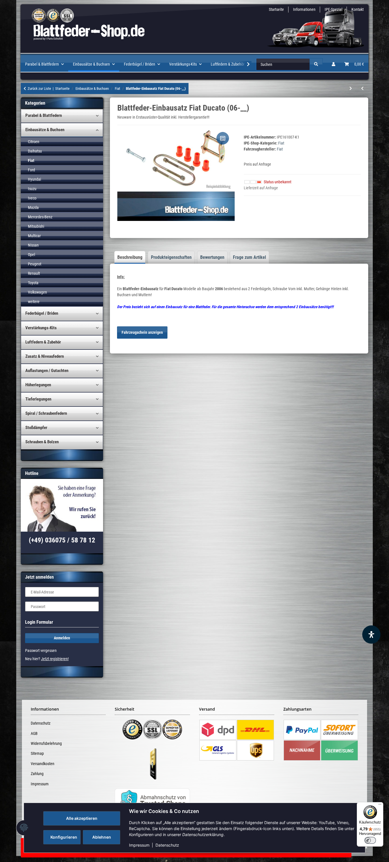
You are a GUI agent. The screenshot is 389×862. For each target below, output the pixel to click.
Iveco (32, 198)
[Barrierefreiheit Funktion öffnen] (371, 634)
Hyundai (34, 179)
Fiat (281, 143)
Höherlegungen (38, 384)
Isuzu (32, 188)
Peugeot (34, 264)
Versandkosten (42, 763)
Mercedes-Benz (40, 217)
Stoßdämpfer (36, 427)
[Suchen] (316, 64)
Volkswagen (37, 292)
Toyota (33, 282)
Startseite (276, 9)
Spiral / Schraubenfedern (46, 413)
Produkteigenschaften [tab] (171, 257)
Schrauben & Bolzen (42, 441)
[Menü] (379, 805)
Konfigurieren (63, 837)
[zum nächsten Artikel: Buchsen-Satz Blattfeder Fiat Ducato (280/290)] (351, 88)
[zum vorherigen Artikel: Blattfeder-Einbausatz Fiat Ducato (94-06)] (362, 88)
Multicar (34, 235)
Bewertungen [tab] (212, 257)
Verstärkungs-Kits (41, 327)
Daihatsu (35, 151)
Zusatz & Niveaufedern (44, 356)
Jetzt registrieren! (55, 658)
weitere (34, 301)
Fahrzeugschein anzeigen (142, 332)
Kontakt (357, 9)
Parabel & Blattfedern (43, 115)
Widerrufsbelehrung (46, 743)
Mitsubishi (36, 226)
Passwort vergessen (41, 650)
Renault (34, 273)
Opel (31, 254)
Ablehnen (101, 837)
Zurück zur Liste (39, 88)
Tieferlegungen (38, 399)
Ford (31, 170)
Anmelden (62, 638)
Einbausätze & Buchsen (44, 129)
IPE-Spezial (333, 9)
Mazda (33, 207)
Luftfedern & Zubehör (43, 342)
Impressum (139, 845)
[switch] (370, 840)
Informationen (304, 9)
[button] (333, 64)
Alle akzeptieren (81, 818)
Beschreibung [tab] (129, 257)
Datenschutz (167, 845)
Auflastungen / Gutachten (46, 370)
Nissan (33, 245)
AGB (34, 733)
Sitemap (37, 753)
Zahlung (37, 773)
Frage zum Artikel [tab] (249, 257)
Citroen (33, 141)
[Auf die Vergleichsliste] (222, 138)
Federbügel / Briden (41, 313)
